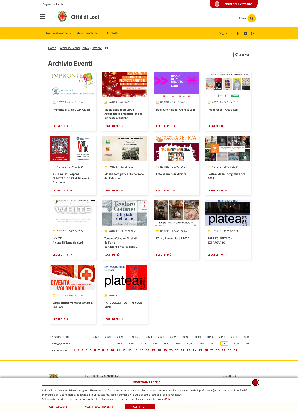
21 (176, 350)
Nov (236, 343)
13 (130, 350)
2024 (85, 48)
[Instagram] (253, 33)
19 (165, 350)
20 (171, 350)
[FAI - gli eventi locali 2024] (176, 213)
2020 (185, 337)
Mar (143, 343)
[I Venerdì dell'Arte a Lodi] (228, 84)
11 (118, 350)
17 (153, 350)
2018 (210, 337)
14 (135, 350)
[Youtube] (245, 33)
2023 (149, 337)
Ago (201, 343)
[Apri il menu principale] (47, 19)
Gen (120, 343)
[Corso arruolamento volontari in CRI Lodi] (73, 277)
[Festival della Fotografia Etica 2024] (228, 148)
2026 (108, 337)
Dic (247, 343)
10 (112, 350)
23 (188, 350)
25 (200, 350)
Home (52, 48)
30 (229, 350)
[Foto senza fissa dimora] (176, 148)
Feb (131, 343)
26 (206, 350)
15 (141, 350)
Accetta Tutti (139, 406)
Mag (167, 343)
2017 (222, 337)
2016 (234, 337)
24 (194, 350)
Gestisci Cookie (58, 406)
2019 (198, 337)
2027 (96, 337)
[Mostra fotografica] (124, 148)
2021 (173, 337)
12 (124, 350)
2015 (246, 337)
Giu (178, 343)
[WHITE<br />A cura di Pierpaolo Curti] (73, 213)
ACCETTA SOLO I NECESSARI (99, 406)
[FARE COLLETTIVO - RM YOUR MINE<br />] (124, 277)
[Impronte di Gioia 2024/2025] (73, 84)
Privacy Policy (164, 399)
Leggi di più (60, 126)
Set (212, 343)
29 (223, 350)
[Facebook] (238, 33)
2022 (161, 337)
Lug (189, 343)
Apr (155, 343)
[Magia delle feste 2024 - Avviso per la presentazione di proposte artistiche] (124, 84)
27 (212, 350)
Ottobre (97, 48)
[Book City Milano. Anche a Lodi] (176, 84)
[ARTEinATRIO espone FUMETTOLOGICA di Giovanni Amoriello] (73, 148)
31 (235, 350)
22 (182, 350)
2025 (120, 337)
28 (218, 350)
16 (147, 350)
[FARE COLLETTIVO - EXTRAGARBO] (228, 213)
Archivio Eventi (70, 48)
